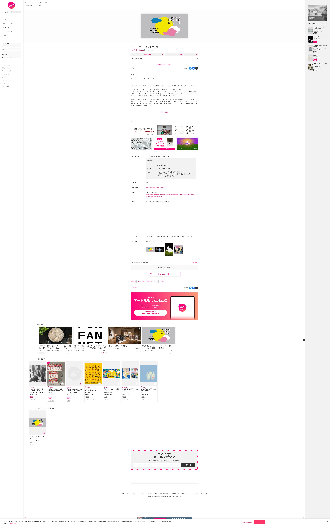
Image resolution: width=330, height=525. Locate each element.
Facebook (6, 51)
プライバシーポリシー (7, 80)
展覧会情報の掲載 (6, 74)
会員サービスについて (7, 68)
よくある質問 (5, 77)
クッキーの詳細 (5, 86)
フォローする (149, 50)
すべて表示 (195, 262)
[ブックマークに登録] (44, 383)
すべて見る (325, 23)
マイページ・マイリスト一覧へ (164, 64)
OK (259, 522)
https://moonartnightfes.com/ (154, 187)
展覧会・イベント (32, 2)
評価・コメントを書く (164, 274)
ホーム (26, 2)
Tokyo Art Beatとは (6, 65)
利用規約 (4, 83)
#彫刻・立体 (141, 281)
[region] (165, 522)
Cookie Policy (13, 523)
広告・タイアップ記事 (7, 71)
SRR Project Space (137, 50)
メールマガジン (8, 57)
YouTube (6, 49)
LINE (5, 54)
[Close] (327, 522)
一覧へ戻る (134, 287)
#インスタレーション (152, 281)
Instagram (6, 43)
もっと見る (165, 112)
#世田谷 (162, 281)
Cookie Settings (247, 522)
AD (131, 121)
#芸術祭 (133, 281)
